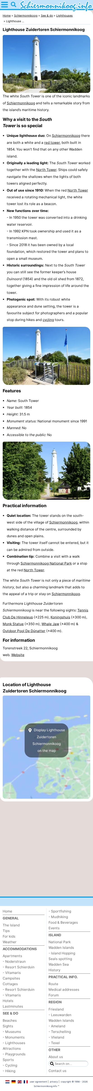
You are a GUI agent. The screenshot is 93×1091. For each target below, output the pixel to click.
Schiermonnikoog (21, 103)
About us (56, 1057)
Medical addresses (64, 989)
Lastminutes (13, 1006)
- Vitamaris (12, 973)
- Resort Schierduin (19, 967)
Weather (9, 942)
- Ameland (57, 1026)
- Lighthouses (14, 1043)
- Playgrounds (14, 1054)
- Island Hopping (62, 953)
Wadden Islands (61, 947)
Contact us (57, 1071)
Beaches (10, 1020)
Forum (54, 995)
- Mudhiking (58, 917)
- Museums (12, 1032)
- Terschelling (60, 1032)
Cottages (10, 984)
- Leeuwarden (60, 1015)
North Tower (46, 170)
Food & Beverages (63, 922)
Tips (6, 931)
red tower (52, 142)
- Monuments (14, 1037)
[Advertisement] (46, 669)
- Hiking (9, 1071)
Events (54, 928)
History (54, 970)
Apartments (12, 956)
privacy (54, 1081)
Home (7, 911)
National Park (60, 942)
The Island (11, 925)
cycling (48, 320)
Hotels (8, 1001)
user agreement (38, 1081)
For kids (9, 936)
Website (17, 655)
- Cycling (10, 1065)
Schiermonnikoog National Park (46, 563)
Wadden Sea (59, 964)
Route (53, 984)
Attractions (12, 1048)
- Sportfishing (60, 911)
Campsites (11, 978)
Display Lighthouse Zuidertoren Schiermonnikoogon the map (49, 740)
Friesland (56, 1009)
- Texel (54, 1043)
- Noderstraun (14, 961)
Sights (8, 1026)
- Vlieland (56, 1037)
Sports (8, 1060)
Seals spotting (60, 959)
